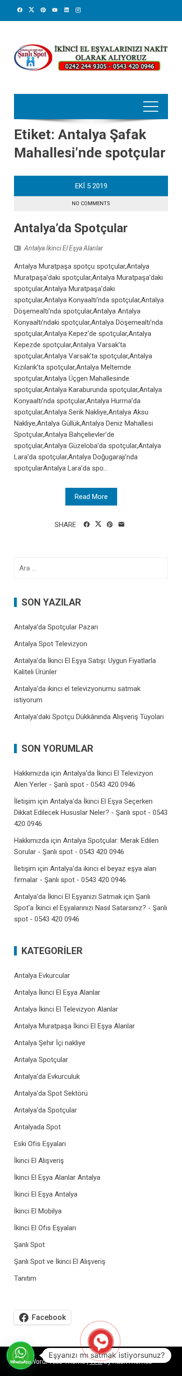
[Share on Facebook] (86, 524)
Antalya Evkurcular (42, 975)
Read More (91, 496)
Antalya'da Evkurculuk (47, 1076)
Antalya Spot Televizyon (50, 644)
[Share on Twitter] (98, 524)
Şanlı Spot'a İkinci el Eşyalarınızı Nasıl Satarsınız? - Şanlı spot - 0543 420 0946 (90, 907)
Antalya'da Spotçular (45, 1110)
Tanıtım (25, 1278)
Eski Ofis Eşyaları (40, 1144)
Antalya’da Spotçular (71, 228)
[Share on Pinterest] (110, 524)
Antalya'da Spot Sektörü (51, 1093)
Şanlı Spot (29, 1245)
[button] (21, 1355)
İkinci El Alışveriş (39, 1160)
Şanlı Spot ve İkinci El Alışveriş (59, 1261)
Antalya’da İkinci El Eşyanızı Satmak (68, 896)
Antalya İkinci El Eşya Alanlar (63, 248)
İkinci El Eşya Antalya (45, 1194)
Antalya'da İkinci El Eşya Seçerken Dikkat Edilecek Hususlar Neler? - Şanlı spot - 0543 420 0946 (91, 812)
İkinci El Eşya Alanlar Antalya (57, 1177)
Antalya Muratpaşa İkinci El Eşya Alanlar (74, 1026)
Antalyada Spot (37, 1127)
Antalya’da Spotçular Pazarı (56, 627)
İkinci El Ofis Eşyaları (45, 1228)
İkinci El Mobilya (38, 1211)
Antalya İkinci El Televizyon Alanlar (66, 1009)
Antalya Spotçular (41, 1059)
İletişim (25, 801)
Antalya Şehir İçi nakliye (49, 1043)
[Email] (121, 524)
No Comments (91, 203)
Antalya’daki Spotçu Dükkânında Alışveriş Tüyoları (89, 717)
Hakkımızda (31, 773)
